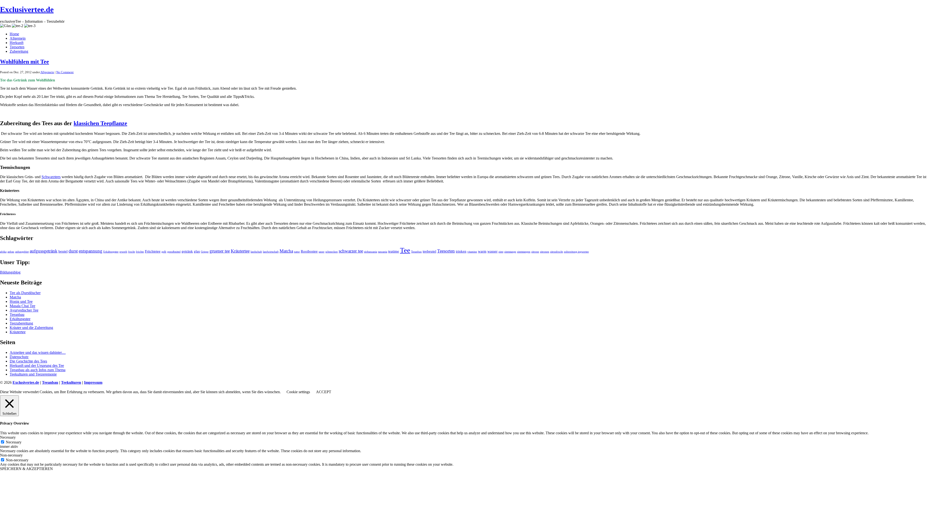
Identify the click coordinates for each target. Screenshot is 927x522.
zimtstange (510, 251)
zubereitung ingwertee (576, 251)
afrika (3, 251)
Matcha (286, 251)
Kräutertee (240, 251)
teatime (393, 251)
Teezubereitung (21, 323)
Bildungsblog (10, 272)
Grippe (205, 251)
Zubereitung (19, 51)
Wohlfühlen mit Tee (24, 61)
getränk (187, 251)
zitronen (544, 251)
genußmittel (174, 251)
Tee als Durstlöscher (25, 293)
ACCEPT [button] (323, 392)
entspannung (90, 251)
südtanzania (370, 251)
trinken (461, 251)
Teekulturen (71, 382)
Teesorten (17, 47)
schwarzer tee (351, 251)
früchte (140, 251)
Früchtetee (153, 251)
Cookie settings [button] (298, 392)
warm (482, 251)
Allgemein (18, 38)
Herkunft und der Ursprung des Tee (37, 365)
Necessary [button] (8, 437)
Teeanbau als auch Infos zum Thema (37, 370)
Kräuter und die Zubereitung (31, 328)
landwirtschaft (271, 251)
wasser (492, 251)
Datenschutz (19, 357)
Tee (405, 250)
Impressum (93, 382)
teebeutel (429, 251)
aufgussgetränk (43, 251)
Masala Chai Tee (22, 306)
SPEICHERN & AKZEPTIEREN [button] (26, 469)
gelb (164, 251)
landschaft (256, 251)
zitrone (535, 251)
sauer (321, 251)
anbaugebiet (22, 251)
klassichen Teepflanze (100, 123)
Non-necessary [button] (11, 455)
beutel (63, 251)
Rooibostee (309, 251)
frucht (131, 251)
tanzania (382, 251)
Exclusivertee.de (27, 9)
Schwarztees (51, 177)
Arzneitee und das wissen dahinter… (38, 352)
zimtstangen (523, 251)
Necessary (13, 442)
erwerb (123, 251)
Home (14, 34)
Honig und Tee (21, 301)
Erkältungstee (111, 251)
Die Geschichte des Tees (28, 361)
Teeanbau (416, 251)
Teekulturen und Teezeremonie (33, 374)
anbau (10, 251)
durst (73, 251)
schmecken (331, 251)
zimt (501, 251)
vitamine (472, 251)
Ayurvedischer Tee (24, 310)
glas (197, 251)
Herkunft (16, 43)
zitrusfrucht (556, 251)
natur (297, 251)
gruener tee (220, 251)
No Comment (65, 72)
